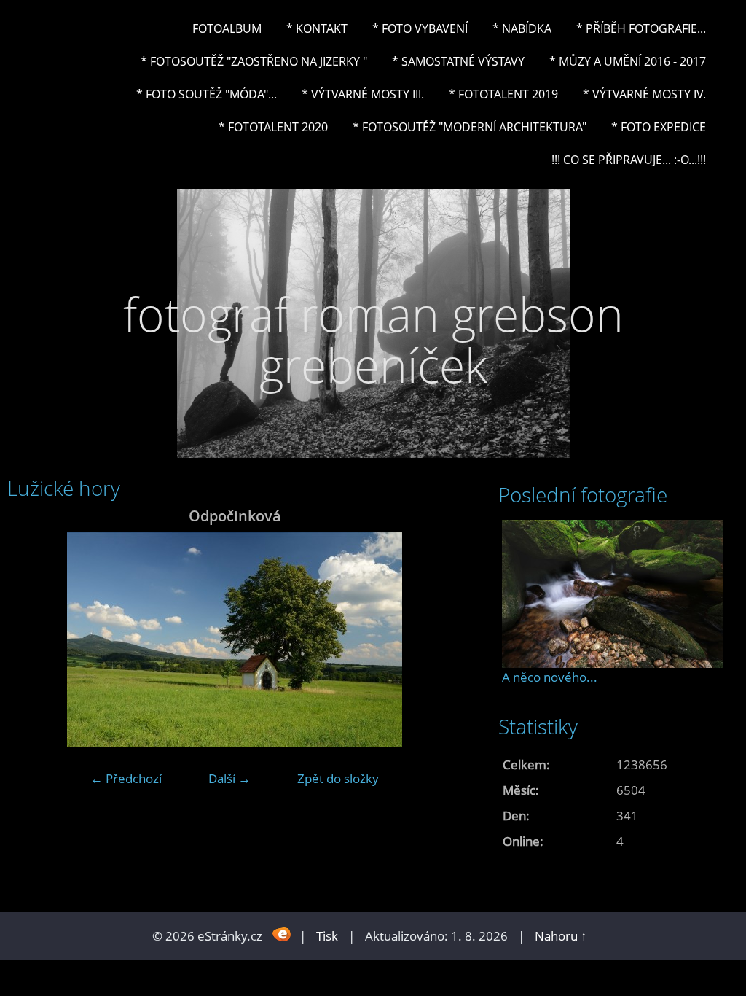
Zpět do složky (338, 778)
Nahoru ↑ (561, 935)
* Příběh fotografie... (641, 28)
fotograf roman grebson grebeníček (373, 339)
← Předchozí (126, 778)
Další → (229, 778)
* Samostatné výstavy (458, 61)
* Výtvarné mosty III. (363, 94)
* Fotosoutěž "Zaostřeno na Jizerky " (254, 61)
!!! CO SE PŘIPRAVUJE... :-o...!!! (628, 160)
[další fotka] (438, 639)
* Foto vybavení (420, 28)
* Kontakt (317, 28)
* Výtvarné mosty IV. (644, 94)
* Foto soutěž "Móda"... (206, 94)
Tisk (327, 935)
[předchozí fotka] (31, 639)
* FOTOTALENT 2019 (503, 94)
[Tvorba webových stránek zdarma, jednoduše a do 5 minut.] (282, 934)
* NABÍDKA (521, 28)
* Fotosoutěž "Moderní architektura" (469, 127)
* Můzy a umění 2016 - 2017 (627, 61)
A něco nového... (549, 677)
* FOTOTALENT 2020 (273, 127)
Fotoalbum (227, 28)
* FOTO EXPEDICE (658, 127)
